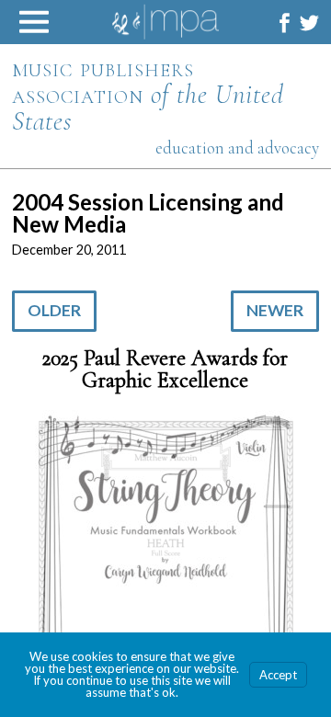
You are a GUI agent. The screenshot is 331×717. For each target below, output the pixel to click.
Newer (274, 310)
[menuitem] (284, 22)
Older (54, 310)
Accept (278, 674)
